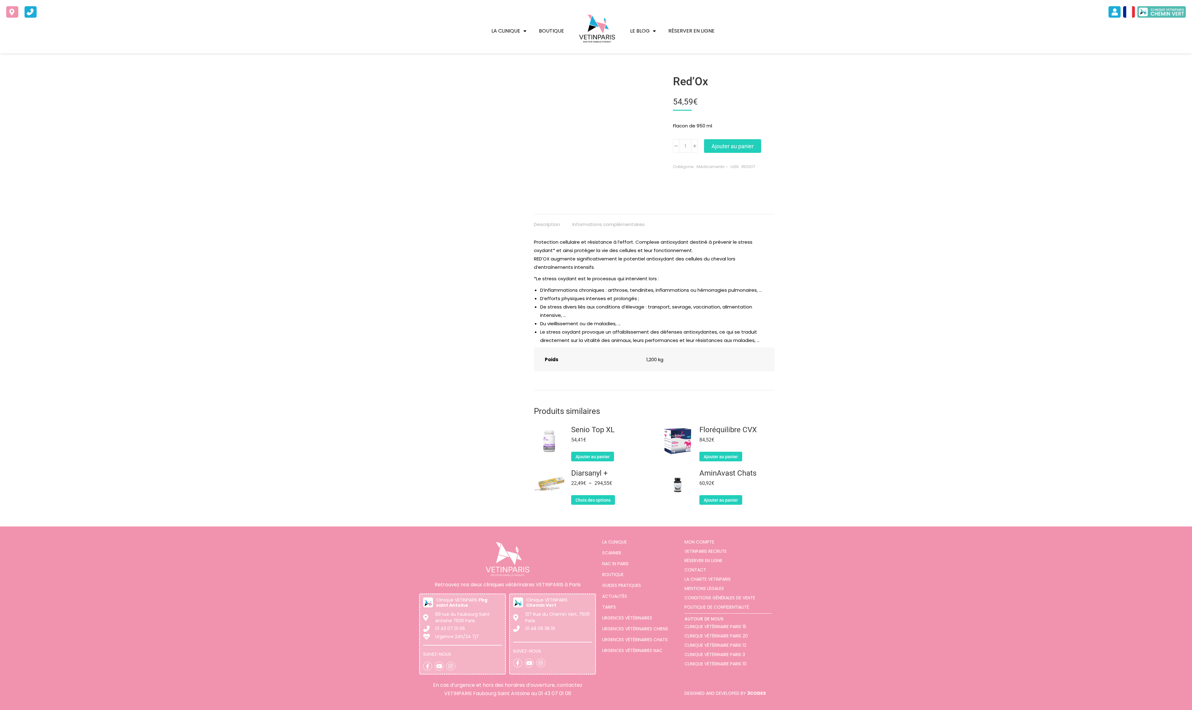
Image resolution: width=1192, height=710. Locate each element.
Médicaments (711, 167)
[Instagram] (450, 666)
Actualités (614, 596)
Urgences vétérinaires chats (635, 640)
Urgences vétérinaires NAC (632, 650)
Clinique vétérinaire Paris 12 (715, 645)
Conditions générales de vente (719, 598)
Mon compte (699, 542)
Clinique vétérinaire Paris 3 (714, 654)
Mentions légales (704, 588)
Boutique (551, 30)
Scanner (611, 553)
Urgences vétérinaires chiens (635, 629)
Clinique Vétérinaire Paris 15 (715, 626)
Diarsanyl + (589, 473)
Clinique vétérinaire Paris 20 (716, 636)
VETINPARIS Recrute (705, 551)
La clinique (505, 30)
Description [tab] (547, 224)
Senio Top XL (593, 430)
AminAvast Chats (727, 473)
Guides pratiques (621, 585)
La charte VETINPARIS (707, 579)
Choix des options (593, 500)
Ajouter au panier (732, 146)
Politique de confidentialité (716, 607)
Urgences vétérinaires (627, 618)
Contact (695, 570)
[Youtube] (439, 666)
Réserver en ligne (691, 30)
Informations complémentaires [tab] (608, 224)
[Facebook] (427, 666)
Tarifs (609, 607)
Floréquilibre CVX (728, 430)
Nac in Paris (615, 564)
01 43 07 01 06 (554, 693)
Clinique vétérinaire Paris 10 (715, 664)
